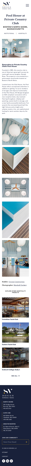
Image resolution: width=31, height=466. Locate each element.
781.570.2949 (7, 430)
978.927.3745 (7, 408)
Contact (5, 456)
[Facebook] (3, 460)
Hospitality (22, 33)
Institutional (9, 33)
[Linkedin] (7, 460)
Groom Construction (16, 282)
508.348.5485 (7, 419)
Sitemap (5, 452)
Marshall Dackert (20, 285)
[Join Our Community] (26, 442)
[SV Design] (6, 5)
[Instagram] (11, 460)
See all (14, 376)
